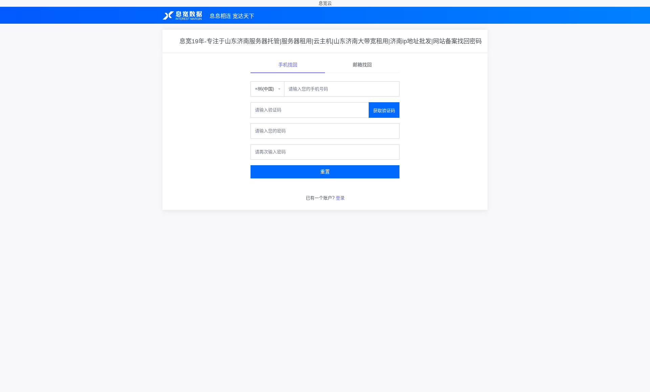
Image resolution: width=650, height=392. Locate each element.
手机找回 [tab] (287, 64)
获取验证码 (384, 110)
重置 (325, 171)
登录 (340, 197)
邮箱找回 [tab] (362, 64)
